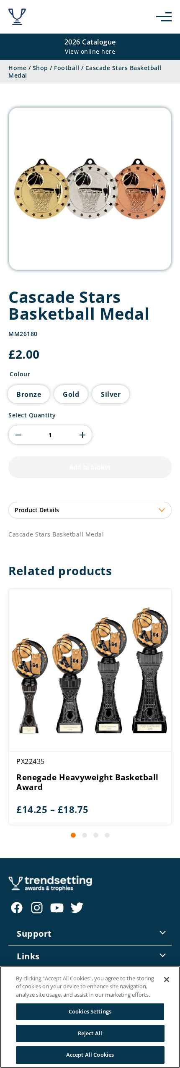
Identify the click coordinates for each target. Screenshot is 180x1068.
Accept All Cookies (90, 1054)
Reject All (90, 1033)
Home (17, 68)
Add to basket (90, 467)
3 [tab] (95, 835)
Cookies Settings (90, 1011)
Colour (20, 374)
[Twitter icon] (77, 907)
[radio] (28, 394)
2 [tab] (84, 835)
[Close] (166, 979)
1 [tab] (73, 835)
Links (28, 956)
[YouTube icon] (57, 907)
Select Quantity (32, 415)
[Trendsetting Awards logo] (17, 16)
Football (66, 68)
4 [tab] (107, 835)
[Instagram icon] (36, 907)
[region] (90, 1017)
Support (34, 933)
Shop (40, 68)
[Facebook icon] (16, 907)
